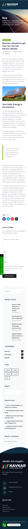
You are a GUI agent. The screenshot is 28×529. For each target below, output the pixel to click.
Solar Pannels (6, 40)
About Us (5, 505)
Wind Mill (7, 357)
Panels (15, 370)
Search (7, 386)
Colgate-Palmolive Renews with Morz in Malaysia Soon (17, 336)
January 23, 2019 (16, 320)
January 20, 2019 (16, 340)
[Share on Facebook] (4, 219)
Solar (15, 374)
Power (7, 215)
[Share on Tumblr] (16, 219)
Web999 (4, 474)
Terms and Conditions (8, 509)
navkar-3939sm (18, 51)
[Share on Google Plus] (12, 219)
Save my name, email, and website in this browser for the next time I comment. (14, 268)
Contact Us (5, 511)
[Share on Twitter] (8, 219)
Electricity (7, 351)
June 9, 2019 (15, 312)
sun (7, 378)
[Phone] (4, 525)
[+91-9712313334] (2, 269)
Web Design (5, 472)
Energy (8, 370)
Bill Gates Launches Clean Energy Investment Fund (17, 326)
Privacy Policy (6, 507)
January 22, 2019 (16, 330)
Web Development (16, 472)
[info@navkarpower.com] (2, 273)
